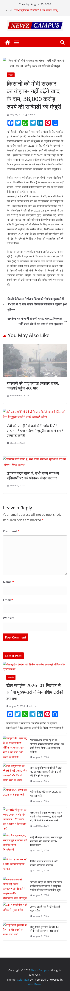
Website (8, 618)
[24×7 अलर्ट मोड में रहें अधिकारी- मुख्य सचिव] (15, 911)
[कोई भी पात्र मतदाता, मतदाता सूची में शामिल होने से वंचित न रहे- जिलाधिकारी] (15, 844)
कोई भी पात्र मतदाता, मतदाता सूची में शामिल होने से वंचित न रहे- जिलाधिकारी (46, 841)
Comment (11, 531)
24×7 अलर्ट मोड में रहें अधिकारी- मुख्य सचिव (45, 908)
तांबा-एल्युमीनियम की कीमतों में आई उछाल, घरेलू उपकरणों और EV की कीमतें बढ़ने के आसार (35, 12)
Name (8, 582)
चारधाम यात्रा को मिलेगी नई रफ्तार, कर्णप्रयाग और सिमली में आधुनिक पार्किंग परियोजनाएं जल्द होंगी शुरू (46, 886)
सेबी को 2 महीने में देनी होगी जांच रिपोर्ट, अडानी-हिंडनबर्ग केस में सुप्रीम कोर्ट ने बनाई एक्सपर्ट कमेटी (35, 430)
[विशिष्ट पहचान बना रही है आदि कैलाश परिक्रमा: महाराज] (15, 866)
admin (31, 114)
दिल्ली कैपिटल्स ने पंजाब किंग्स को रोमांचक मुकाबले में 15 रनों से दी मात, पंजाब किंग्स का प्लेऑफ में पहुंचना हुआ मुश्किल (37, 304)
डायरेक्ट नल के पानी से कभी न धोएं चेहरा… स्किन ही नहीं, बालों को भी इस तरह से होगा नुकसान (35, 321)
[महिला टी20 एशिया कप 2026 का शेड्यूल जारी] (15, 796)
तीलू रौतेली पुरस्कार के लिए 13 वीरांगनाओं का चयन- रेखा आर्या (44, 928)
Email (8, 600)
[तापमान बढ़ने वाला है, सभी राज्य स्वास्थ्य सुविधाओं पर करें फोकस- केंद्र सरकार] (35, 459)
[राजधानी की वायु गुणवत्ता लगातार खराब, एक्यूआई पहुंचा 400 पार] (35, 347)
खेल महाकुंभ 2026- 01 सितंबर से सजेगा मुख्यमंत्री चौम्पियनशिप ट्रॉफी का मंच (34, 692)
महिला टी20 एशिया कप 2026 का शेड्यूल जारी (45, 793)
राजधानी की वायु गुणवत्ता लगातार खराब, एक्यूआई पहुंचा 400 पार (33, 386)
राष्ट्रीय (10, 75)
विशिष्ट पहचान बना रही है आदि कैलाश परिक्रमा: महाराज (44, 863)
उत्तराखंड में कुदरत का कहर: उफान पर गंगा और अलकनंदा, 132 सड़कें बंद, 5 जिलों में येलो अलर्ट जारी (46, 816)
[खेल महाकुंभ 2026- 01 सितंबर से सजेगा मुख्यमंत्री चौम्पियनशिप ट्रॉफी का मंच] (35, 666)
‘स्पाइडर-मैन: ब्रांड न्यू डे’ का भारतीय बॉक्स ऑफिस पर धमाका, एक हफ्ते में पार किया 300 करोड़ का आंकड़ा (47, 746)
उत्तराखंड (11, 677)
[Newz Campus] (7, 42)
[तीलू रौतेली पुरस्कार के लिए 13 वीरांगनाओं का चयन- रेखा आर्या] (15, 931)
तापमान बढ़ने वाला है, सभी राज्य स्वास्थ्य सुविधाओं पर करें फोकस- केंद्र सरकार (33, 476)
